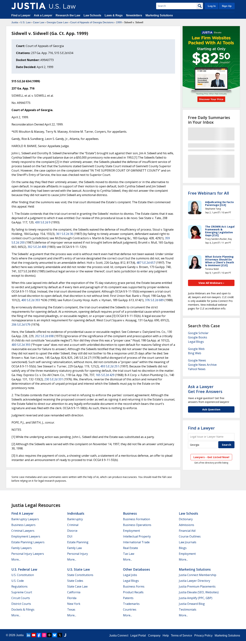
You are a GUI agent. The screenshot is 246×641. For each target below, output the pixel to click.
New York (73, 604)
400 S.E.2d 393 (30, 300)
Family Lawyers (21, 548)
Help (166, 635)
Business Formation (136, 519)
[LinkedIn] (28, 635)
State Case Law (77, 586)
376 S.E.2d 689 (154, 300)
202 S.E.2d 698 (44, 336)
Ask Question (211, 409)
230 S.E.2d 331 (53, 379)
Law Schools (92, 15)
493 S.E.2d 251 (109, 366)
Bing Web (194, 353)
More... (15, 559)
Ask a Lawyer (43, 15)
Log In (212, 6)
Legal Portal (138, 635)
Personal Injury (77, 554)
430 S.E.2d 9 (42, 222)
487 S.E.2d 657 (146, 263)
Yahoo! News (196, 369)
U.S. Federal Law (24, 569)
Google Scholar (198, 333)
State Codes (75, 581)
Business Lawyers (23, 525)
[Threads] (49, 635)
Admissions (186, 525)
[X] (60, 635)
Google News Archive (202, 365)
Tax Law (128, 554)
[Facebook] (39, 635)
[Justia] (28, 6)
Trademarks (131, 604)
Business (130, 513)
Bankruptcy (75, 519)
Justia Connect (118, 635)
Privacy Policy (203, 635)
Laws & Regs (114, 15)
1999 (119, 22)
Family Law (74, 548)
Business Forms (133, 586)
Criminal (72, 525)
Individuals (75, 513)
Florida (71, 598)
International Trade (136, 542)
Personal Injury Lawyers (27, 554)
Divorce (72, 531)
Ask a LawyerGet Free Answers (205, 389)
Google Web (196, 349)
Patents (128, 598)
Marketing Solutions (159, 15)
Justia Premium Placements (197, 586)
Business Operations (137, 525)
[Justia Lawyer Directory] (65, 635)
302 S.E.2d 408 (37, 247)
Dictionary (186, 519)
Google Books (197, 337)
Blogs (183, 548)
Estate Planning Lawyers (27, 542)
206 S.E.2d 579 (21, 325)
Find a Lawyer (20, 15)
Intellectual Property (137, 536)
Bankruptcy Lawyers (25, 519)
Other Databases (136, 569)
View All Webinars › (211, 283)
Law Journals (187, 542)
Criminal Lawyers (22, 531)
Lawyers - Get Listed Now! (211, 457)
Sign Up (227, 6)
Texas (71, 609)
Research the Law (68, 15)
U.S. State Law (78, 569)
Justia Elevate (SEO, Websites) (199, 592)
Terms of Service (181, 635)
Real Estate (130, 548)
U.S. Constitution (22, 575)
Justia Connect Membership (197, 575)
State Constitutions (80, 575)
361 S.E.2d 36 (64, 234)
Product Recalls (133, 592)
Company (154, 635)
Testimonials (187, 609)
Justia (14, 22)
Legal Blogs (196, 342)
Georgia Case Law (57, 22)
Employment (131, 531)
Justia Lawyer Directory (194, 581)
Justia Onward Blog (192, 604)
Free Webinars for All (208, 193)
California (73, 592)
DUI (69, 536)
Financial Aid (187, 531)
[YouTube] (34, 635)
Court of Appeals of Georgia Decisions (92, 22)
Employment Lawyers (25, 536)
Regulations (19, 586)
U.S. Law (25, 22)
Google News (197, 360)
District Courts (21, 604)
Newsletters (134, 15)
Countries (129, 609)
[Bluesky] (54, 635)
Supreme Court (21, 592)
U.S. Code (17, 581)
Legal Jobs (130, 575)
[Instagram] (44, 635)
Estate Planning (77, 542)
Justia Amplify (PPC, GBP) (195, 598)
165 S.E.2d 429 (105, 375)
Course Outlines (190, 536)
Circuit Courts (20, 598)
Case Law (38, 22)
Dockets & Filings (22, 609)
